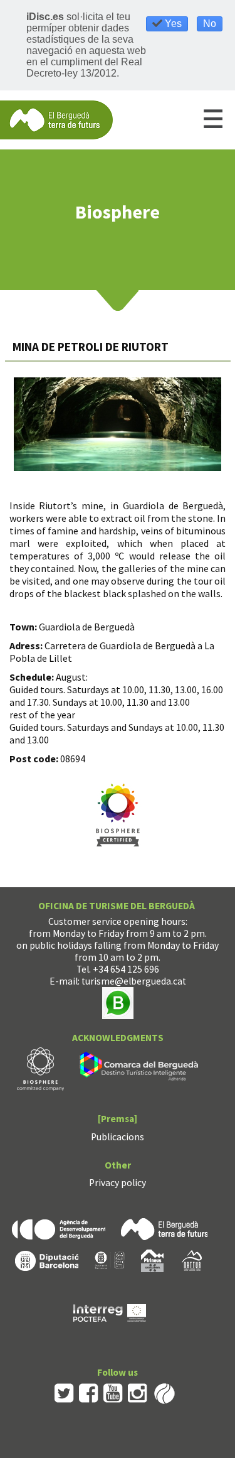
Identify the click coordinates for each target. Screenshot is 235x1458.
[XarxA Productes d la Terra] (109, 1259)
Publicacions (117, 1137)
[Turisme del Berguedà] (56, 119)
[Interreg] (109, 1311)
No (209, 23)
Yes (172, 23)
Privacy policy (117, 1183)
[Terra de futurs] (164, 1228)
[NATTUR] (191, 1259)
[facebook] (88, 1392)
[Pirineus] (152, 1259)
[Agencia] (58, 1228)
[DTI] (141, 1068)
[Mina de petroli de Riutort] (118, 424)
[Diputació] (46, 1259)
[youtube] (113, 1392)
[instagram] (137, 1392)
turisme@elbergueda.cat (133, 981)
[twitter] (64, 1392)
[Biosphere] (40, 1068)
